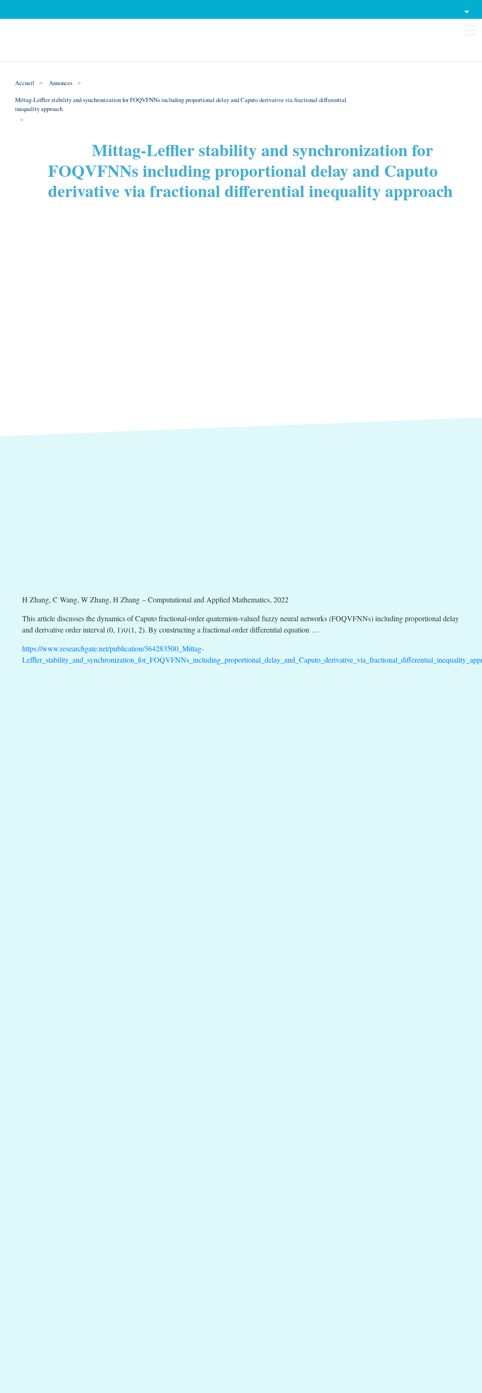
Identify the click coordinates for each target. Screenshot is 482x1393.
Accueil (24, 83)
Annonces (60, 83)
